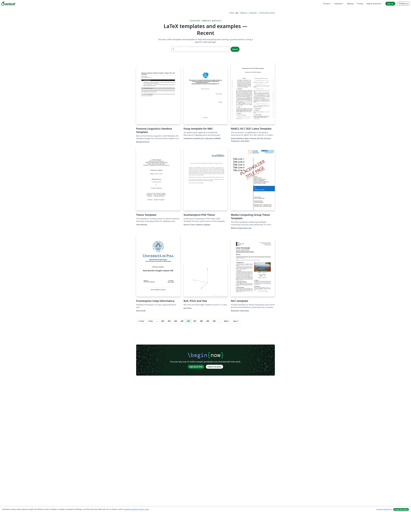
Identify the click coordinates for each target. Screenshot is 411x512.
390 (214, 321)
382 (162, 321)
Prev (150, 321)
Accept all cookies (401, 509)
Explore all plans (214, 367)
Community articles (267, 13)
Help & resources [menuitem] (373, 3)
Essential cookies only (384, 509)
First (141, 321)
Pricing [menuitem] (360, 3)
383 (169, 321)
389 (207, 321)
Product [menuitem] (326, 3)
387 (194, 321)
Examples (253, 13)
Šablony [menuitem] (350, 3)
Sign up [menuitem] (390, 3)
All (237, 13)
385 (182, 321)
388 (201, 321)
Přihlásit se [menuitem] (403, 3)
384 (175, 321)
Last (236, 321)
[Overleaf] (8, 3)
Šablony (243, 13)
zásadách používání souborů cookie (136, 509)
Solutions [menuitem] (338, 3)
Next (226, 321)
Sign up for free (196, 367)
